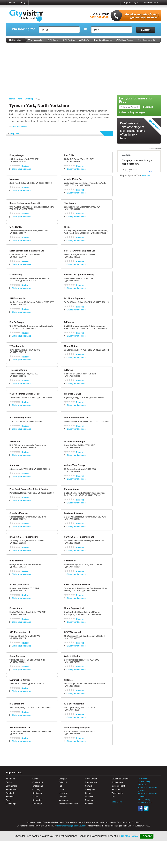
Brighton (10, 796)
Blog (23, 2)
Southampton (117, 782)
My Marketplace (37, 40)
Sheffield (89, 804)
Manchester (64, 800)
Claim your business (21, 169)
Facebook (140, 808)
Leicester (63, 793)
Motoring (29, 99)
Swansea (116, 789)
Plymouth (89, 796)
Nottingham (90, 789)
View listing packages (133, 112)
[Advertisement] (83, 69)
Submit (149, 107)
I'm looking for (23, 29)
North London (91, 779)
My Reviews (70, 40)
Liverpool (63, 796)
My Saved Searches (104, 40)
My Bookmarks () (147, 40)
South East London (120, 779)
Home (12, 2)
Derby (35, 796)
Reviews (26, 166)
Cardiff (35, 779)
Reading (89, 800)
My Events (54, 40)
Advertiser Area (151, 2)
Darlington (37, 793)
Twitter (146, 808)
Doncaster (37, 800)
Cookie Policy (129, 836)
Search (146, 29)
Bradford (10, 793)
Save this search (19, 127)
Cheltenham (37, 786)
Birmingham (11, 786)
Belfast (9, 782)
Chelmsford (37, 782)
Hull (60, 786)
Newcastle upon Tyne (68, 804)
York (20, 99)
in (85, 29)
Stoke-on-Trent (118, 786)
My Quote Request (125, 40)
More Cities (117, 802)
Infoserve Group (145, 802)
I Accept (147, 836)
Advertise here (155, 148)
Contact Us (143, 778)
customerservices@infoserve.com (70, 826)
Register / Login (131, 2)
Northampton (91, 782)
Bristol (9, 800)
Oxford (88, 793)
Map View (14, 134)
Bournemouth (12, 789)
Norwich (88, 786)
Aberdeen (10, 779)
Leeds (61, 789)
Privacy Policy (144, 799)
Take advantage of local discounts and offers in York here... (132, 131)
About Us (142, 785)
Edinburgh (37, 804)
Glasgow (63, 779)
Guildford (63, 782)
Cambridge (11, 804)
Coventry (36, 789)
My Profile (85, 40)
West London (117, 793)
